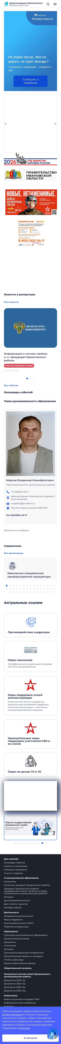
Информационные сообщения (20, 1003)
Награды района (12, 907)
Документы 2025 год (14, 987)
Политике (24, 1028)
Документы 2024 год (14, 983)
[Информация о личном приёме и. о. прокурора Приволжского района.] (30, 327)
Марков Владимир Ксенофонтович (30, 480)
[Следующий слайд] (55, 123)
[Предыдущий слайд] (5, 123)
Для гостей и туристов (16, 904)
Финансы (9, 949)
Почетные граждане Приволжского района (27, 885)
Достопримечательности (17, 900)
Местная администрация (19, 366)
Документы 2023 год (14, 980)
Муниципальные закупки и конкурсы (23, 956)
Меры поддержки (13, 919)
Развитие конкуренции (16, 926)
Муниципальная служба (16, 938)
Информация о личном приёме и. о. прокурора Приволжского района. (25, 357)
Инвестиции (10, 995)
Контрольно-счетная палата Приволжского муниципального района (27, 975)
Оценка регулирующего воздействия (24, 952)
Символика (10, 881)
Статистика (10, 945)
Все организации (13, 553)
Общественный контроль (17, 968)
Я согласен (30, 1038)
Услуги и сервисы (13, 873)
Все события (11, 385)
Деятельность (11, 912)
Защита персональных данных (19, 963)
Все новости (11, 302)
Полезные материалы (15, 869)
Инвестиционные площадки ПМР (21, 999)
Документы (10, 942)
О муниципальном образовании (21, 878)
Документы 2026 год (14, 990)
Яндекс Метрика (12, 1014)
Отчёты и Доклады (13, 959)
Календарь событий (14, 862)
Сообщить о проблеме (30, 81)
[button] (27, 378)
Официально (11, 931)
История (8, 897)
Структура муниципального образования (25, 935)
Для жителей (11, 859)
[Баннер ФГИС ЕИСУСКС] (30, 827)
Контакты (9, 1006)
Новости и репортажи (16, 866)
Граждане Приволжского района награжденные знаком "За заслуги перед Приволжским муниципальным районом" (26, 891)
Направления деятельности (18, 916)
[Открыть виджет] (53, 1033)
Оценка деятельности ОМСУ (19, 923)
